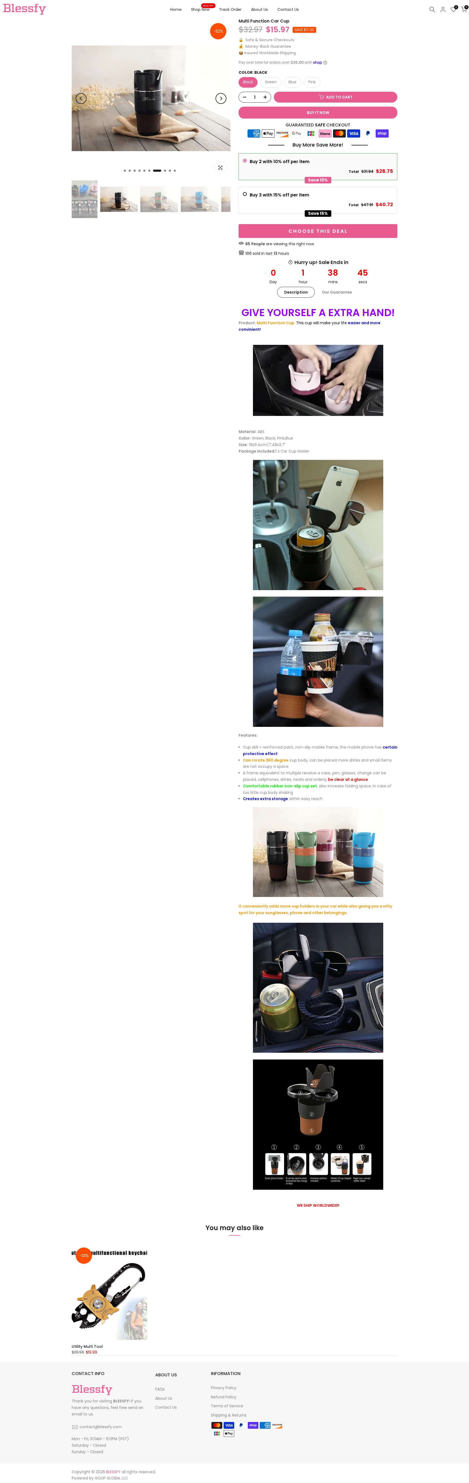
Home (176, 9)
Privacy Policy (223, 1387)
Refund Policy (223, 1397)
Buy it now (318, 112)
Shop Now (202, 9)
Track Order (230, 9)
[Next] (221, 98)
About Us (259, 9)
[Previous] (81, 98)
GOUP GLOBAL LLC (111, 1478)
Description (296, 292)
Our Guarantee (337, 292)
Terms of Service (227, 1406)
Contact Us (288, 9)
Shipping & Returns (228, 1415)
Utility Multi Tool (87, 1346)
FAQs (160, 1389)
